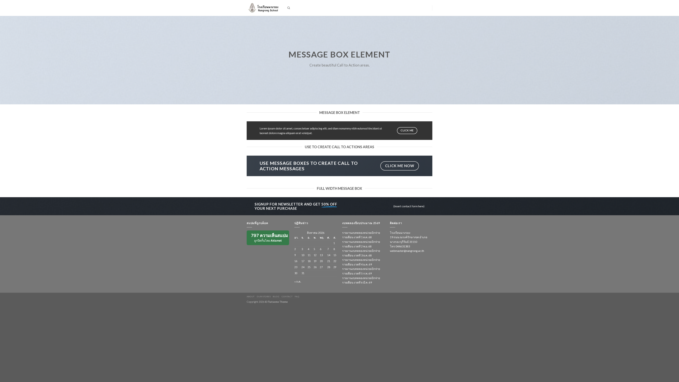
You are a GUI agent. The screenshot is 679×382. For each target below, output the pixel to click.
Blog (276, 296)
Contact (287, 296)
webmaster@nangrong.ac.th (407, 250)
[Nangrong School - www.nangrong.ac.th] (264, 8)
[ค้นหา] (288, 8)
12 (315, 255)
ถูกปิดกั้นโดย (270, 239)
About (251, 296)
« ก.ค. (297, 281)
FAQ (297, 296)
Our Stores (264, 296)
